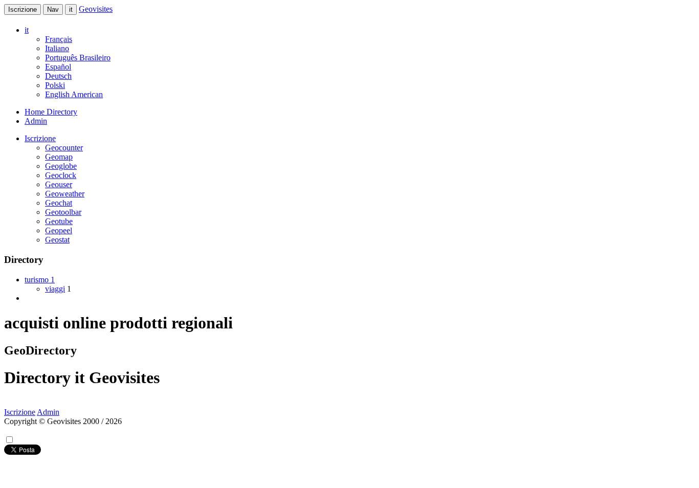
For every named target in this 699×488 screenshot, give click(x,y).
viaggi (55, 288)
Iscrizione (22, 9)
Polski (55, 85)
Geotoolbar (63, 212)
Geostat (57, 239)
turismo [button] (40, 279)
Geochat (58, 202)
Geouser (58, 184)
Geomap (59, 156)
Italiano (57, 48)
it (71, 9)
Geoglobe (61, 166)
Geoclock (60, 175)
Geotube (59, 221)
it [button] (27, 30)
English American (74, 94)
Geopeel (58, 230)
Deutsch (58, 76)
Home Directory (51, 111)
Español (58, 66)
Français (58, 39)
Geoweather (64, 193)
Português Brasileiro (78, 57)
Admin (36, 121)
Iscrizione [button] (40, 138)
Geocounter (64, 147)
